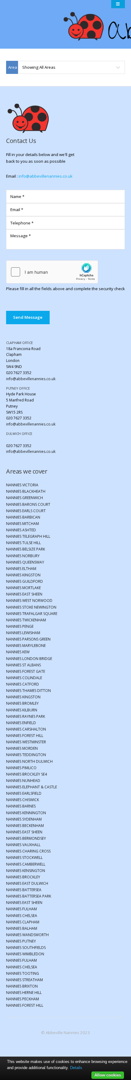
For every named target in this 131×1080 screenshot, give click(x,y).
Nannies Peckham (22, 999)
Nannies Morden (22, 748)
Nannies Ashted (21, 530)
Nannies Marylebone (26, 645)
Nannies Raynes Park (25, 716)
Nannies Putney (21, 941)
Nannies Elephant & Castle (31, 787)
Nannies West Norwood (29, 600)
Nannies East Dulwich (27, 883)
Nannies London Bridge (29, 658)
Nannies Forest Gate (25, 671)
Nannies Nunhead (23, 780)
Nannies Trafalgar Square (31, 613)
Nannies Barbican (23, 517)
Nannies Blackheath (25, 491)
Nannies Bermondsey (26, 838)
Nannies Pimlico (21, 767)
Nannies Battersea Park (28, 896)
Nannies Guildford (24, 581)
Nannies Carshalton (26, 729)
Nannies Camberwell (25, 864)
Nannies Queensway (25, 562)
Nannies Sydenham (24, 819)
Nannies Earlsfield (23, 793)
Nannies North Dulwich (29, 761)
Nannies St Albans (23, 665)
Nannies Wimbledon (25, 954)
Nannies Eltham (21, 568)
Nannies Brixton (22, 986)
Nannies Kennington (26, 812)
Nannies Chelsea (21, 915)
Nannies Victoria (22, 485)
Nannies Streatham (24, 979)
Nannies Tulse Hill (23, 542)
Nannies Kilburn (21, 710)
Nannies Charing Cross (28, 851)
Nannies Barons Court (28, 504)
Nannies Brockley (23, 877)
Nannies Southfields (26, 947)
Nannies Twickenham (26, 620)
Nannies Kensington (25, 870)
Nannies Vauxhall (23, 844)
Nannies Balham (21, 928)
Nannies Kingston (23, 575)
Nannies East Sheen (24, 594)
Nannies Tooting (22, 973)
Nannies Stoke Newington (31, 607)
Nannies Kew (18, 652)
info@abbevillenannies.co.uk (46, 176)
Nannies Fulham (21, 909)
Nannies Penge (20, 626)
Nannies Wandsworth (27, 934)
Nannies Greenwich (24, 497)
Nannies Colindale (24, 677)
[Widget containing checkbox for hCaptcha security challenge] (52, 271)
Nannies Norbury (23, 555)
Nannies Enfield (21, 722)
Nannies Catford (22, 684)
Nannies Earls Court (26, 510)
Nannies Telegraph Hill (28, 536)
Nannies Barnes (21, 806)
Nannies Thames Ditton (28, 690)
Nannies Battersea (23, 889)
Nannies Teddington (26, 754)
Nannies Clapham (22, 922)
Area (12, 67)
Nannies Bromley (22, 703)
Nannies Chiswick (22, 799)
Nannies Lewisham (23, 632)
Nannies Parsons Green (28, 639)
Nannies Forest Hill (24, 735)
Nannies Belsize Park (25, 549)
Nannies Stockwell (24, 857)
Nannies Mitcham (22, 523)
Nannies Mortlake (23, 587)
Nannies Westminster (26, 742)
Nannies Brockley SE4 (26, 774)
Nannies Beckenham (25, 825)
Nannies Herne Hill (24, 992)
